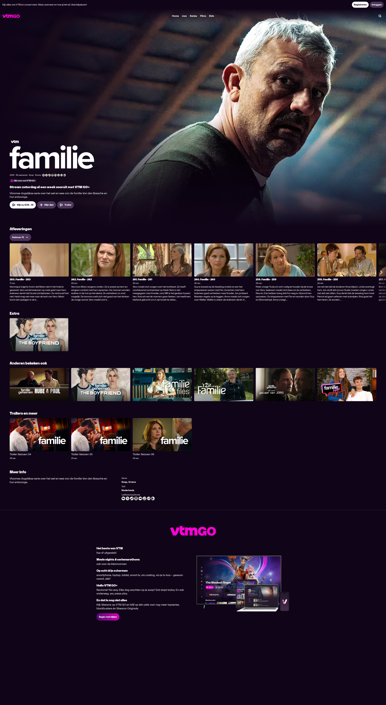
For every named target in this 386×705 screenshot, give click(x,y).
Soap (124, 482)
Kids (211, 15)
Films (203, 15)
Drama (132, 482)
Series (193, 15)
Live (184, 15)
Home (175, 15)
